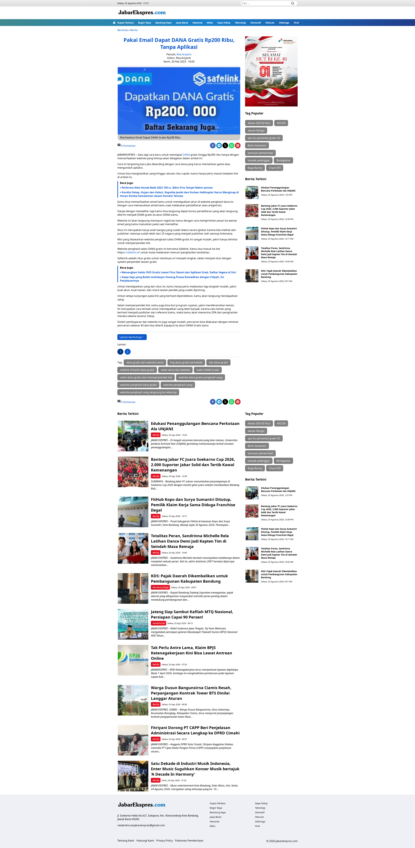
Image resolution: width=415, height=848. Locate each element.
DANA (186, 154)
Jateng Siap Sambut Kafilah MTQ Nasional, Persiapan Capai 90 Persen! (192, 614)
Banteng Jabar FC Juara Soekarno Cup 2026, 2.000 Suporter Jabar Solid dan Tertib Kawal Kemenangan (279, 210)
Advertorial (159, 623)
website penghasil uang (177, 385)
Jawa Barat (182, 22)
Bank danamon (257, 145)
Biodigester (283, 160)
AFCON (281, 123)
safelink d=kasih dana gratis (137, 370)
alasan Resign (256, 130)
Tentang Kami (125, 840)
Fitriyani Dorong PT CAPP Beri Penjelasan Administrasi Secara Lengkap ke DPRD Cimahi (195, 730)
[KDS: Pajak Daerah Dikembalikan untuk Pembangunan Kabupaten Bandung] (251, 275)
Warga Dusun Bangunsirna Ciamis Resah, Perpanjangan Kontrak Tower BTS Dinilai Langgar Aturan (191, 693)
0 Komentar (128, 146)
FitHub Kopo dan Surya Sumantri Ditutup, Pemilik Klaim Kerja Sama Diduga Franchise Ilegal (279, 231)
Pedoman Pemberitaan (189, 840)
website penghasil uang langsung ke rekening (148, 392)
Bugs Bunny (255, 168)
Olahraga (284, 22)
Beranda (122, 30)
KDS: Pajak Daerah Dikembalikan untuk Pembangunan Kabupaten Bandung (279, 274)
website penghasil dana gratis (138, 385)
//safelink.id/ (132, 252)
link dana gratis (218, 362)
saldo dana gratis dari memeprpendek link (146, 377)
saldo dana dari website (175, 370)
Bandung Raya (163, 22)
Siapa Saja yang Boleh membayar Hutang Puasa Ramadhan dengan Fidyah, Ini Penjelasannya (172, 278)
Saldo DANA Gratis (207, 370)
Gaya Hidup (223, 22)
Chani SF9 (275, 168)
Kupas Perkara (125, 22)
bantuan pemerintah (260, 153)
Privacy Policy (164, 840)
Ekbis (210, 22)
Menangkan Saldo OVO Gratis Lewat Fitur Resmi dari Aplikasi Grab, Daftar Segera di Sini (179, 272)
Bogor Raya (144, 22)
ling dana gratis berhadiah (186, 362)
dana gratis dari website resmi (145, 362)
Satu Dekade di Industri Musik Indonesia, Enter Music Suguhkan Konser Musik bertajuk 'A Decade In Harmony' (195, 769)
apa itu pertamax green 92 (264, 138)
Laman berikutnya (131, 337)
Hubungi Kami (145, 840)
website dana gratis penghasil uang (200, 377)
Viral (296, 22)
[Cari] (292, 3)
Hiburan (269, 22)
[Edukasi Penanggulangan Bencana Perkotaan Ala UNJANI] (251, 192)
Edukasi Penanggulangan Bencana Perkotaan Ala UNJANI (278, 189)
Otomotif (255, 22)
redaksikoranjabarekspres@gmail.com (141, 825)
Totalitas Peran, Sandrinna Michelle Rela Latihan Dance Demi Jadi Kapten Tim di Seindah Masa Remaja (279, 253)
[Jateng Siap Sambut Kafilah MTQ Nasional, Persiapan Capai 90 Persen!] (133, 624)
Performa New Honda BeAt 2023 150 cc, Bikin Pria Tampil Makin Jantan (167, 187)
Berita (134, 30)
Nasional (197, 22)
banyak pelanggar (259, 160)
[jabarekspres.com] (142, 13)
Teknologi (240, 22)
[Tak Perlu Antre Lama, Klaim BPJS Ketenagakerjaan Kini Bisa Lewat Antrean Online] (133, 660)
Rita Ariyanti (184, 54)
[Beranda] (114, 22)
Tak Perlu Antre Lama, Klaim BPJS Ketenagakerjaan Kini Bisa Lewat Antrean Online (191, 653)
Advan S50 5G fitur (259, 123)
